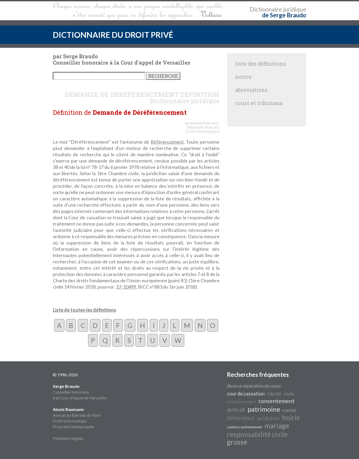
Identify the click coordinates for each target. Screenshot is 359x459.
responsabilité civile (257, 434)
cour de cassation (246, 394)
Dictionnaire (266, 9)
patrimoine (264, 409)
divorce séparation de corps (254, 386)
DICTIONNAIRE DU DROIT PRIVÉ (113, 34)
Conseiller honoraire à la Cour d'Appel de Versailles (80, 392)
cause (274, 393)
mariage (276, 425)
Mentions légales (68, 438)
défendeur (241, 417)
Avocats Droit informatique (202, 129)
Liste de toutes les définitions (84, 310)
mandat (289, 410)
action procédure (241, 401)
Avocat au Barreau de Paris (77, 415)
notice (243, 76)
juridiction (268, 418)
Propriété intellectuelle (73, 426)
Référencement (167, 142)
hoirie (291, 417)
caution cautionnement (244, 427)
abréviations (251, 89)
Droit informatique (70, 420)
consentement (276, 401)
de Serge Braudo (284, 15)
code (289, 394)
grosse (237, 442)
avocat (236, 409)
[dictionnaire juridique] (137, 11)
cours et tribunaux (259, 103)
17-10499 (126, 287)
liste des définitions (260, 63)
